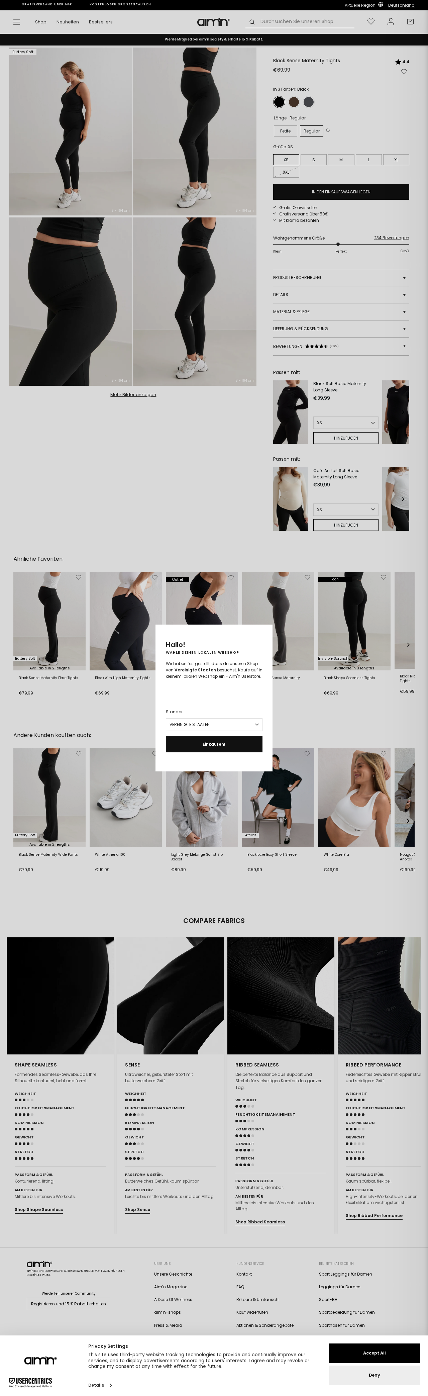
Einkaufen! (214, 744)
